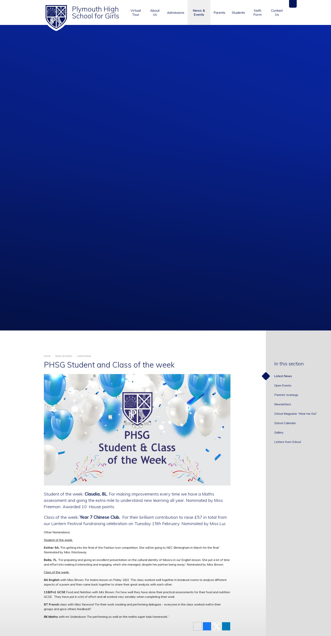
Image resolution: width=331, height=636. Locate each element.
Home (47, 355)
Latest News (84, 355)
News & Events (63, 355)
